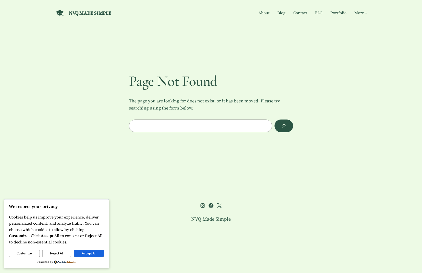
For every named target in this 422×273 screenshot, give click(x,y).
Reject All (56, 253)
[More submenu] (366, 13)
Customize (24, 253)
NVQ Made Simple (90, 13)
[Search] (283, 126)
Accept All (89, 253)
